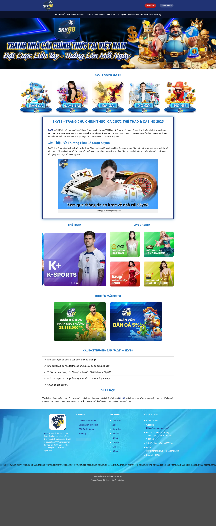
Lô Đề (88, 15)
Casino (80, 15)
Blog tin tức (113, 15)
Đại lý (123, 15)
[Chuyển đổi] (44, 360)
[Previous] (46, 258)
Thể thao (71, 15)
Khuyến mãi (133, 15)
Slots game (98, 15)
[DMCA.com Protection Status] (83, 439)
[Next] (102, 258)
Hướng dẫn (145, 15)
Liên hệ (157, 15)
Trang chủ (60, 15)
